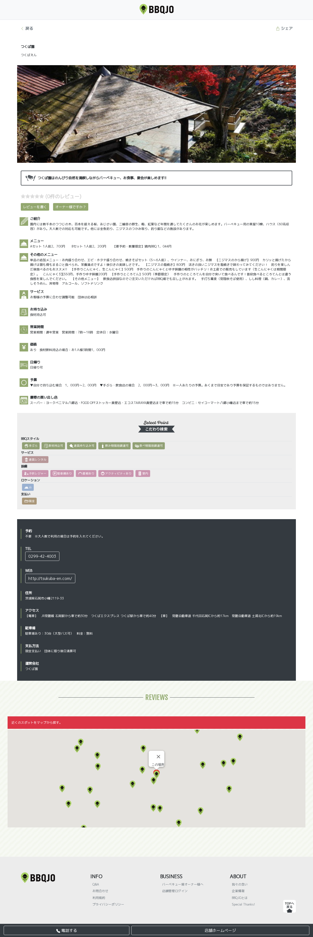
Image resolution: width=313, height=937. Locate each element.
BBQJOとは (240, 898)
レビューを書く (35, 207)
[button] (233, 762)
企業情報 (238, 891)
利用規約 (98, 898)
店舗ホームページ (220, 930)
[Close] (158, 756)
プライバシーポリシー (108, 904)
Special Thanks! (243, 904)
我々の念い (240, 884)
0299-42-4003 (42, 556)
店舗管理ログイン (175, 891)
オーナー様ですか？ (70, 207)
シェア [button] (286, 28)
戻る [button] (28, 28)
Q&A (95, 884)
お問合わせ (100, 891)
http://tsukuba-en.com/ (50, 578)
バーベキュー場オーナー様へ (182, 884)
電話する (68, 930)
